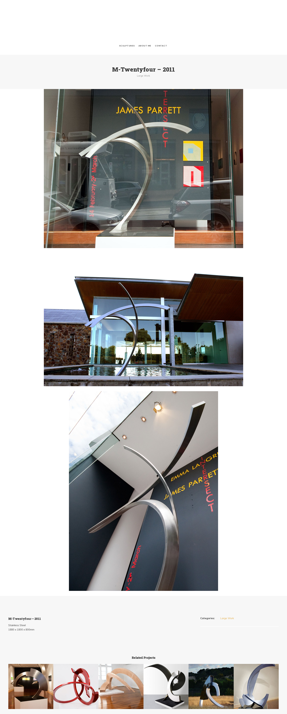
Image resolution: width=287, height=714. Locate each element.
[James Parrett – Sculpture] (143, 11)
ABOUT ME (145, 23)
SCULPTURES (127, 23)
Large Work (143, 52)
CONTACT (161, 23)
